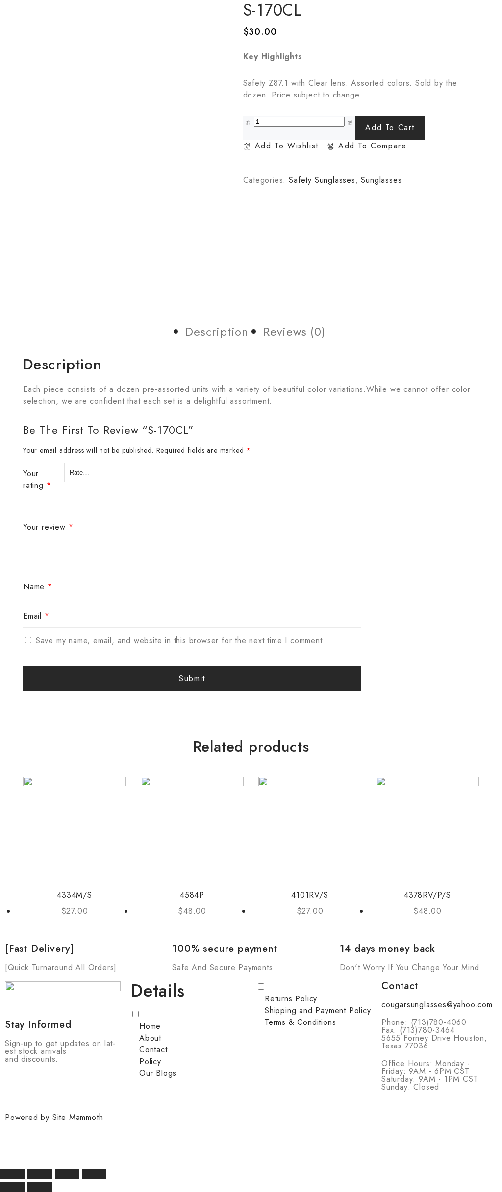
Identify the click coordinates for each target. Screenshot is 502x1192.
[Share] (67, 1174)
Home (150, 1026)
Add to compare (370, 146)
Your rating (37, 479)
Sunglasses (381, 180)
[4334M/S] (74, 828)
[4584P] (192, 828)
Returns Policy (291, 998)
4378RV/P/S (427, 894)
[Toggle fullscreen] (39, 1174)
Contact (153, 1049)
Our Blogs (157, 1073)
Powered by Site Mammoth (54, 1117)
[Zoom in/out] (12, 1174)
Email (36, 616)
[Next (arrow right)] (39, 1187)
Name (37, 586)
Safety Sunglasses (322, 180)
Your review (48, 527)
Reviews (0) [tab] (294, 331)
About (150, 1038)
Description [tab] (217, 331)
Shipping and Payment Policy (318, 1010)
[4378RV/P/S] (427, 828)
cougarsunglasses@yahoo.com (437, 1004)
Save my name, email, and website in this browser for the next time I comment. (181, 640)
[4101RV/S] (309, 828)
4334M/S (74, 894)
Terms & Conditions (300, 1022)
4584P (192, 894)
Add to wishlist (285, 146)
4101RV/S (309, 894)
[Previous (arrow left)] (12, 1187)
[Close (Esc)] (94, 1174)
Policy (150, 1061)
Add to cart (390, 127)
